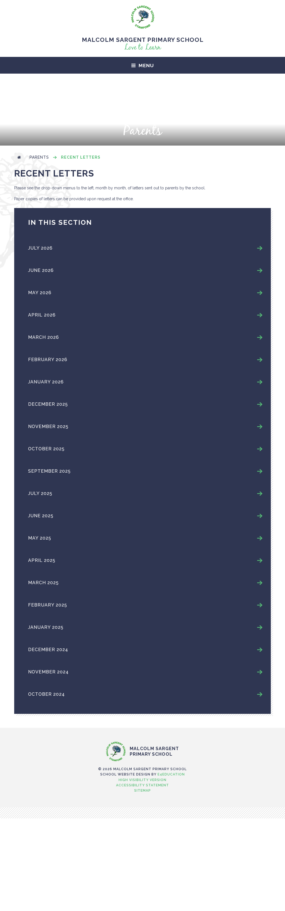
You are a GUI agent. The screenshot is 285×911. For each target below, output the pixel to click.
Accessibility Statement (142, 785)
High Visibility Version (142, 780)
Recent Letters (80, 157)
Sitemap (142, 790)
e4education (171, 774)
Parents (39, 157)
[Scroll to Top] (142, 730)
